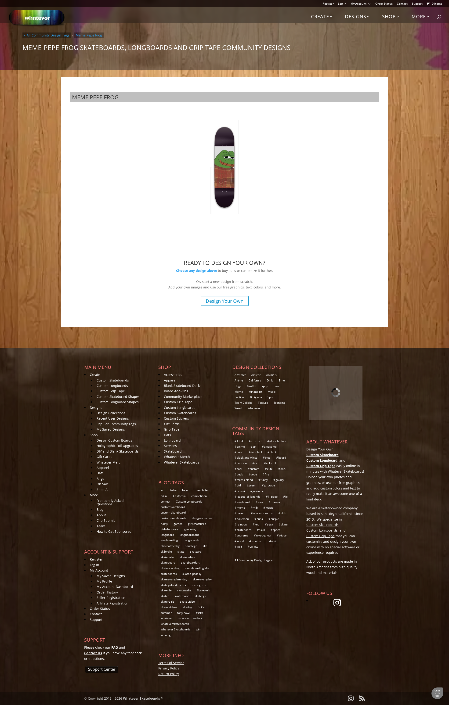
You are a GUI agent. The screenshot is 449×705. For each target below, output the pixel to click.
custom (254, 469)
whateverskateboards (175, 624)
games (178, 524)
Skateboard (173, 451)
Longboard (172, 440)
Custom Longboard (321, 460)
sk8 (205, 546)
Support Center (102, 669)
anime (241, 447)
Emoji (282, 380)
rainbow (242, 524)
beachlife (202, 490)
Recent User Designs (113, 418)
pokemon (243, 519)
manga (275, 502)
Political (240, 397)
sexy (270, 524)
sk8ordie (166, 552)
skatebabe (167, 557)
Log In (342, 4)
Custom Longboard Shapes (118, 402)
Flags (238, 386)
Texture (263, 403)
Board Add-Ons (176, 391)
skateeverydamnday (174, 579)
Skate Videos (169, 607)
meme (241, 508)
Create (320, 16)
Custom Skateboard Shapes (118, 396)
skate (181, 552)
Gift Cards (104, 456)
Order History (107, 592)
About (101, 515)
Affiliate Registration (112, 603)
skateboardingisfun (197, 568)
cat (256, 463)
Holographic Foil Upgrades (117, 445)
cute (270, 469)
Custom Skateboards (113, 380)
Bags (100, 478)
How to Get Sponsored (114, 531)
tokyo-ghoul (263, 535)
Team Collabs (243, 403)
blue (268, 458)
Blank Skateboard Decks (182, 385)
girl (239, 485)
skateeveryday (202, 579)
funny (164, 524)
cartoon (242, 463)
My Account (358, 4)
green (252, 485)
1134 (240, 441)
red (257, 524)
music (269, 508)
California (179, 496)
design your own (202, 518)
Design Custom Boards (114, 440)
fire (267, 474)
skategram (199, 585)
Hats (100, 473)
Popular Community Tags (116, 424)
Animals (271, 375)
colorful (271, 463)
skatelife (166, 590)
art (162, 490)
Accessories (173, 374)
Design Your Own (224, 301)
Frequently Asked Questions (110, 502)
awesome (270, 447)
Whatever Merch (110, 462)
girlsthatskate (169, 529)
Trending (279, 403)
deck (240, 474)
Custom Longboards (112, 385)
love (260, 502)
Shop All (103, 489)
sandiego (191, 546)
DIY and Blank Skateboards (118, 451)
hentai (241, 491)
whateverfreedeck (190, 618)
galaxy (279, 480)
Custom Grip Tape (111, 391)
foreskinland (245, 480)
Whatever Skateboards (181, 462)
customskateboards (173, 518)
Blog (100, 509)
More (419, 16)
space (276, 530)
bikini (164, 496)
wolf (239, 547)
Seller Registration (111, 597)
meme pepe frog (89, 35)
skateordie (184, 590)
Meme (239, 392)
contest (165, 502)
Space (271, 397)
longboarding (169, 540)
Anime (239, 380)
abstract (256, 441)
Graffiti (251, 386)
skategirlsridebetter (173, 585)
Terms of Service (171, 663)
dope (253, 474)
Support (417, 4)
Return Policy (168, 674)
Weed (238, 408)
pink (283, 513)
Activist (256, 375)
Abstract (240, 375)
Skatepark (203, 590)
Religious (256, 397)
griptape (269, 485)
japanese (258, 491)
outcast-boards (263, 513)
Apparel (103, 467)
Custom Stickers (176, 418)
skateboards (169, 574)
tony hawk (183, 613)
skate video (187, 602)
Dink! (270, 380)
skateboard (168, 563)
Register (328, 4)
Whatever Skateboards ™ (143, 698)
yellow (254, 547)
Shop (389, 16)
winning (166, 635)
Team (101, 526)
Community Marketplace (183, 396)
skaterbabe (181, 596)
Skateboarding (170, 568)
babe (173, 490)
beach (186, 490)
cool (239, 469)
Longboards (191, 540)
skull (262, 530)
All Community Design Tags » (253, 560)
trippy (282, 535)
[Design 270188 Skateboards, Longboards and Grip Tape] (224, 166)
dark (283, 469)
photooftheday (170, 546)
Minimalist (255, 392)
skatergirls (167, 602)
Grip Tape (171, 429)
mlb (255, 508)
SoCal (201, 607)
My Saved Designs (111, 429)
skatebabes (187, 557)
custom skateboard (173, 512)
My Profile (104, 581)
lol (286, 497)
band (240, 452)
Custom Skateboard (322, 455)
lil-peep (273, 497)
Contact (402, 4)
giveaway (190, 529)
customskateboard (173, 507)
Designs (355, 16)
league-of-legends (248, 497)
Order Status (384, 4)
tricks (199, 613)
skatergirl (201, 596)
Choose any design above (196, 270)
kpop (265, 386)
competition (199, 496)
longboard (167, 535)
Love (277, 386)
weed (240, 541)
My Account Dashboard (115, 586)
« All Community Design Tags (46, 35)
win (198, 629)
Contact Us (93, 653)
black (273, 452)
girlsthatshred (197, 524)
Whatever (254, 408)
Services (170, 445)
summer (166, 613)
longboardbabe (189, 535)
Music (271, 392)
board (282, 458)
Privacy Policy (168, 668)
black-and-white (247, 458)
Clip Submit (106, 520)
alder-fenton (277, 441)
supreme (242, 535)
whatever (167, 618)
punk (260, 519)
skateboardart (190, 563)
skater (165, 596)
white (274, 541)
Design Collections (111, 413)
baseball (256, 452)
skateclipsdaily (191, 574)
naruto (241, 513)
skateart (195, 552)
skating (187, 607)
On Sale (103, 484)
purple (275, 519)
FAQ (114, 647)
